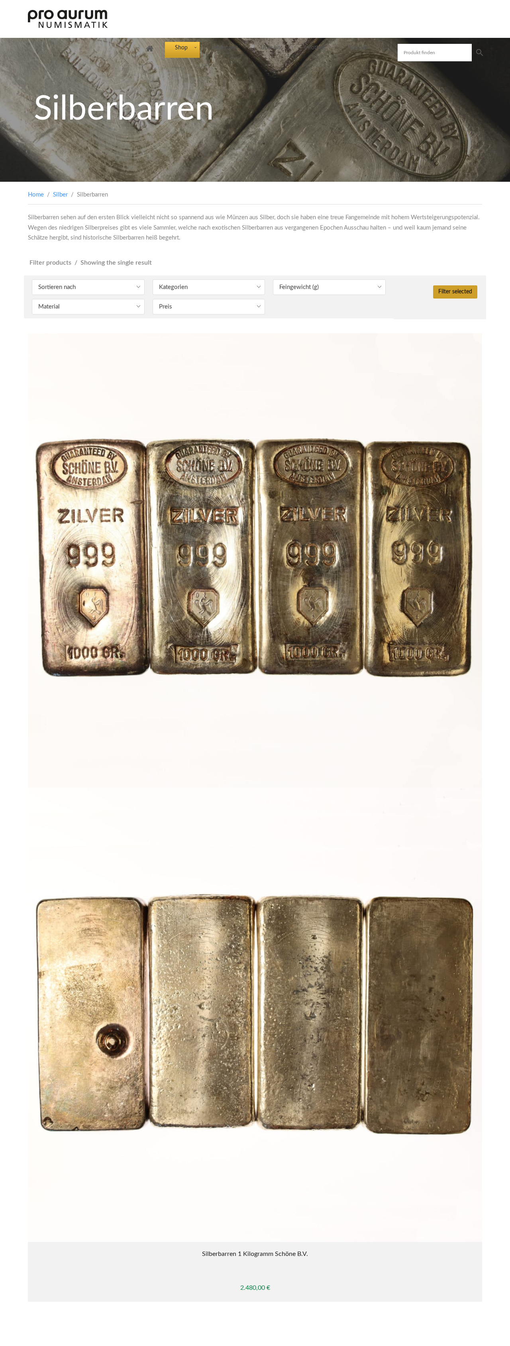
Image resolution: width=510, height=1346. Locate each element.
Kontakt (358, 48)
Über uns (272, 48)
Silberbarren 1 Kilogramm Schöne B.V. (255, 1254)
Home (36, 195)
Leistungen (224, 48)
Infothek (314, 48)
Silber (60, 195)
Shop (181, 48)
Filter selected (455, 292)
